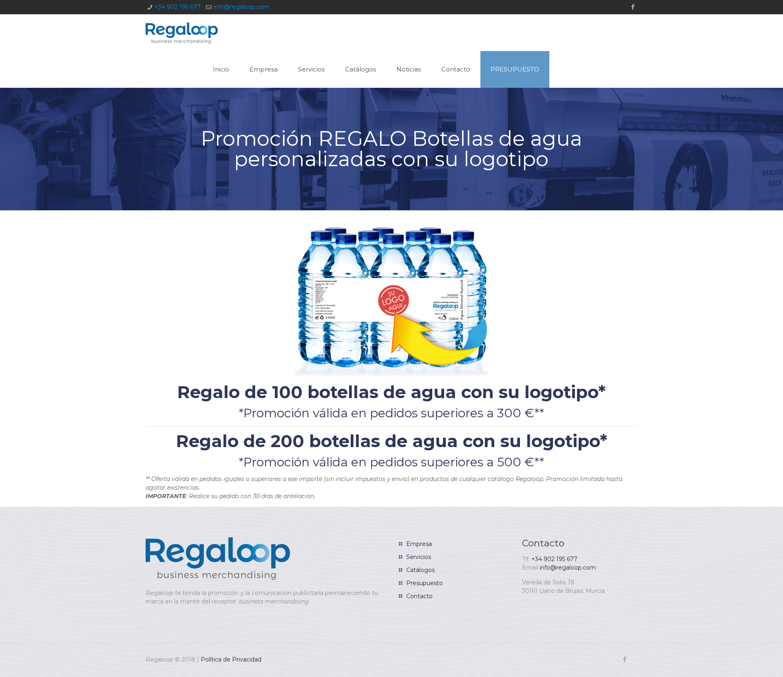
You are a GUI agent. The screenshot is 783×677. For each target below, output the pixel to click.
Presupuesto (424, 583)
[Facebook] (633, 7)
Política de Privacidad (231, 659)
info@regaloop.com (241, 7)
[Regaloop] (182, 32)
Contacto (419, 596)
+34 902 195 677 (178, 7)
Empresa (419, 544)
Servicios (418, 557)
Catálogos (420, 570)
